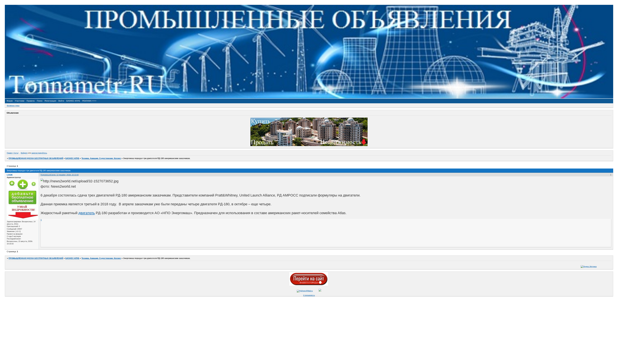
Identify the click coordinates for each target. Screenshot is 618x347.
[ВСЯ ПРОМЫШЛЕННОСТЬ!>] (309, 98)
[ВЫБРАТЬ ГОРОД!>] (308, 285)
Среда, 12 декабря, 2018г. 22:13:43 (64, 175)
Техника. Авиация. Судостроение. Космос (101, 158)
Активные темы (13, 106)
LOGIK (10, 175)
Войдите (24, 153)
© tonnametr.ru (309, 295)
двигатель (86, 213)
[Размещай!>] (309, 145)
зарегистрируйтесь (39, 153)
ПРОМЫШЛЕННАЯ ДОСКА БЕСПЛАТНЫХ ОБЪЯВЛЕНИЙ (36, 158)
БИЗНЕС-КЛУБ (72, 158)
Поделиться (45, 175)
